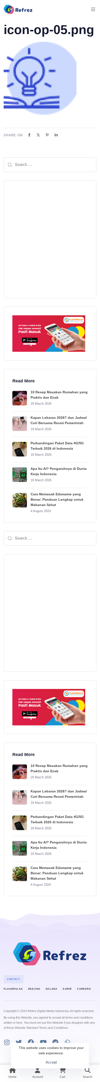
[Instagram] (7, 1042)
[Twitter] (19, 1042)
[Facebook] (29, 135)
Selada (51, 989)
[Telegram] (55, 1042)
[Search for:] (50, 164)
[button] (95, 9)
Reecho (34, 989)
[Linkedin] (56, 135)
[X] (38, 135)
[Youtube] (43, 1042)
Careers (84, 989)
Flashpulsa (13, 989)
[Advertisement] (50, 239)
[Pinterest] (47, 135)
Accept (51, 1062)
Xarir (67, 989)
